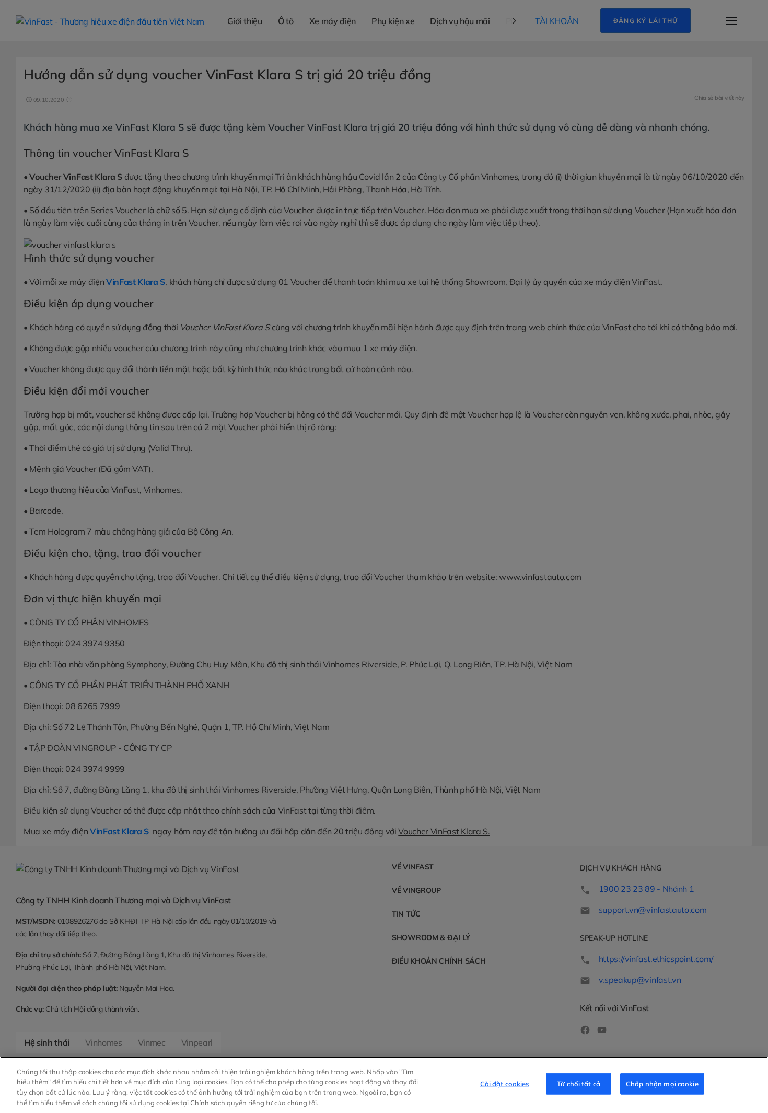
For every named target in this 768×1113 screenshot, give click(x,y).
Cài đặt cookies (504, 1084)
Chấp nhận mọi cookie (662, 1084)
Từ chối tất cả (578, 1084)
